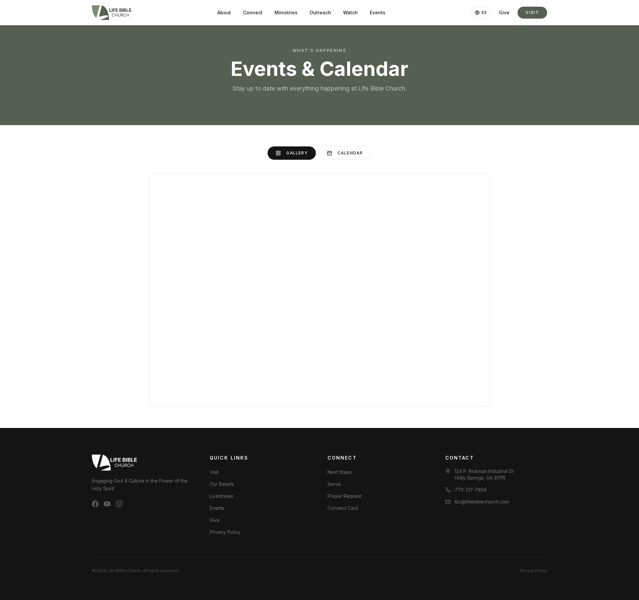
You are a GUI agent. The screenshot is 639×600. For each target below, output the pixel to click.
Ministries (286, 12)
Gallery (297, 152)
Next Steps (339, 472)
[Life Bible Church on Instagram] (119, 503)
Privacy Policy (225, 532)
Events (377, 12)
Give (504, 12)
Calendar (350, 152)
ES (484, 12)
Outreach (320, 12)
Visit (532, 12)
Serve (334, 484)
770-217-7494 (471, 490)
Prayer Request (344, 496)
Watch (350, 12)
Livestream (221, 496)
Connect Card (342, 508)
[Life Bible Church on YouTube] (107, 503)
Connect (253, 12)
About (224, 12)
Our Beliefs (222, 484)
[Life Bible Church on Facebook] (95, 503)
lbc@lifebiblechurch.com (482, 501)
